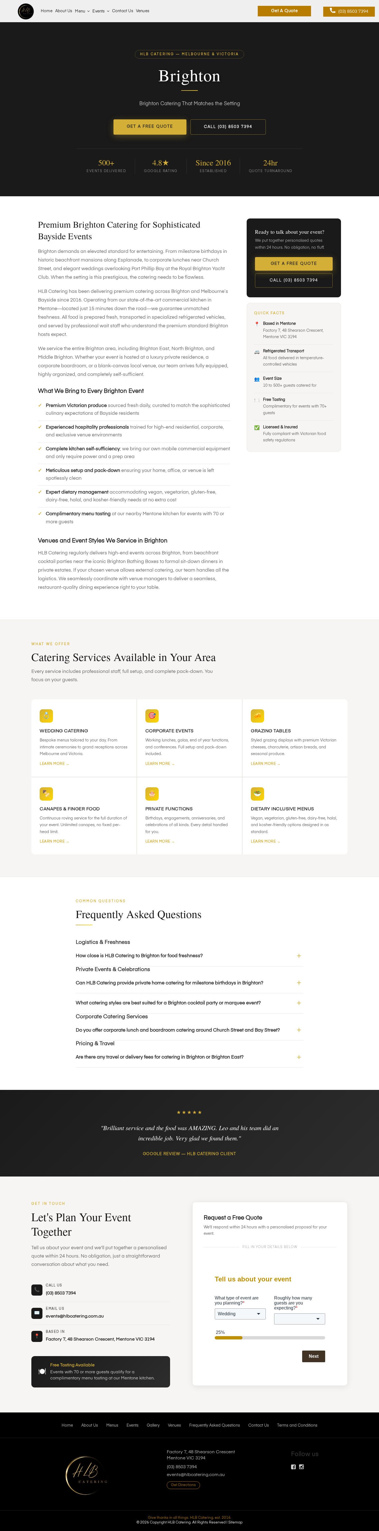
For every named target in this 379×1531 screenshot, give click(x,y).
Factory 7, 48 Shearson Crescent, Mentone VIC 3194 (100, 1339)
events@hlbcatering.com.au (75, 1316)
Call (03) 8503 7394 (228, 127)
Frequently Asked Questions (214, 1425)
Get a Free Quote (150, 127)
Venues (142, 11)
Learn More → (54, 764)
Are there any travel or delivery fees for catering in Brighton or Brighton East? (160, 1057)
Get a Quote (284, 11)
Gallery (153, 1425)
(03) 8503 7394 (353, 11)
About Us (63, 11)
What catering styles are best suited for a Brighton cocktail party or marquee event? (168, 1003)
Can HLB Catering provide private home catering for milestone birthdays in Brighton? (169, 983)
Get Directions (183, 1485)
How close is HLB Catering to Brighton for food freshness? (139, 956)
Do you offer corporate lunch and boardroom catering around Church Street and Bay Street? (178, 1030)
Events (98, 11)
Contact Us (122, 11)
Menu (80, 11)
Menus (112, 1425)
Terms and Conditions (297, 1425)
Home (46, 11)
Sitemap (235, 1522)
